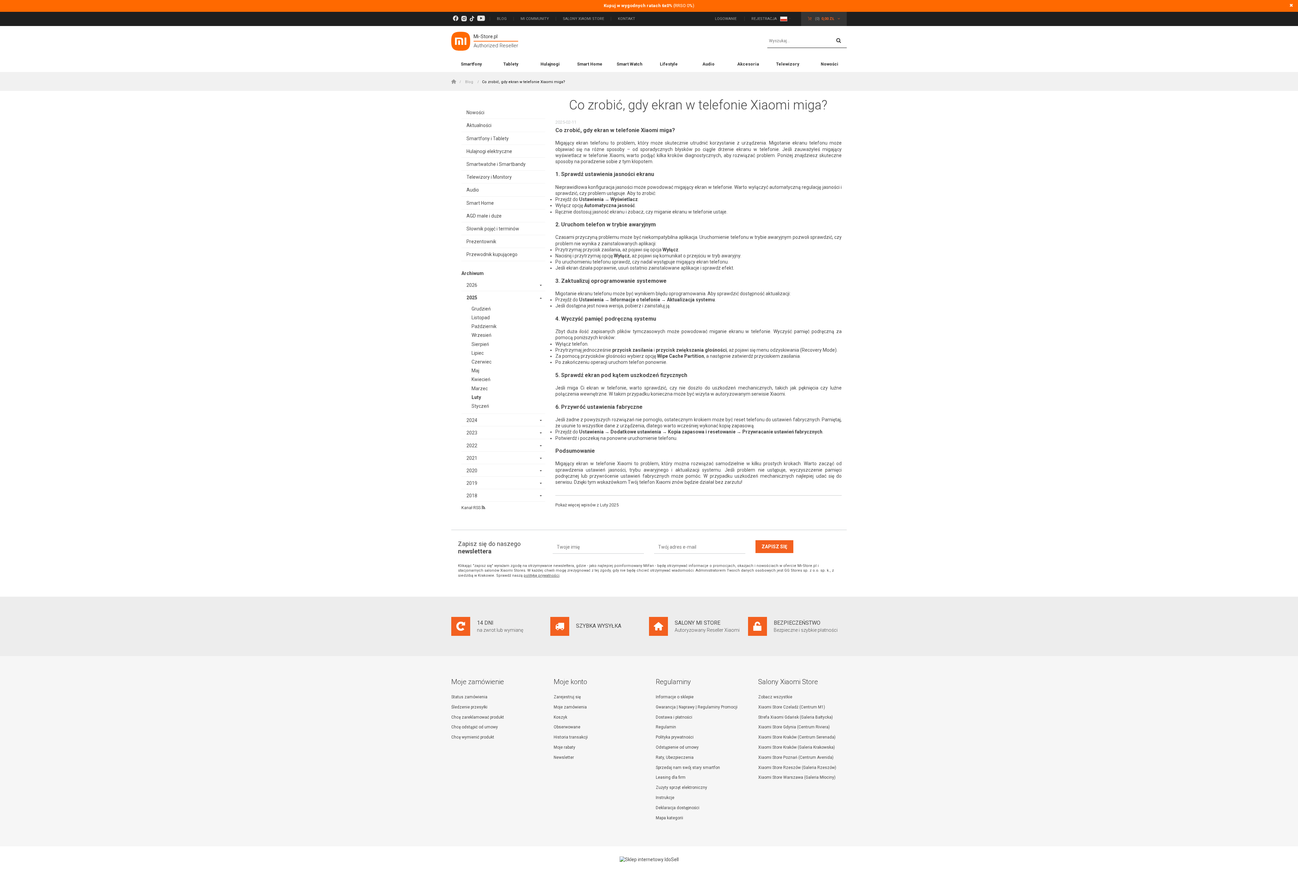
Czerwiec (481, 362)
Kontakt (626, 19)
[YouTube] (481, 19)
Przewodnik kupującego (492, 254)
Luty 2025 (609, 504)
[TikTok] (472, 19)
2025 (471, 297)
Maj (475, 370)
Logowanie (726, 19)
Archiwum (472, 273)
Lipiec (478, 353)
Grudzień (481, 308)
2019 (471, 483)
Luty (476, 397)
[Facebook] (455, 19)
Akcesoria (748, 64)
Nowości (829, 64)
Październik (484, 326)
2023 (471, 432)
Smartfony (471, 64)
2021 (471, 458)
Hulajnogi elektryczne (489, 151)
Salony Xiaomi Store (583, 19)
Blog (502, 19)
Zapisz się (774, 546)
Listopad (481, 317)
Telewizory (787, 64)
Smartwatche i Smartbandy (496, 164)
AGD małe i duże (484, 216)
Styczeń (480, 406)
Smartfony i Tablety (487, 138)
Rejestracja (764, 19)
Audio (708, 64)
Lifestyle (669, 64)
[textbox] (807, 41)
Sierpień (480, 344)
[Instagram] (464, 19)
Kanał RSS (471, 507)
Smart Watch (629, 64)
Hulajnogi (550, 64)
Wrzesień (481, 335)
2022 (471, 445)
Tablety (510, 64)
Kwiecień (481, 379)
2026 (471, 285)
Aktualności (478, 125)
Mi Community (535, 19)
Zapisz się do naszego (489, 547)
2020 (471, 470)
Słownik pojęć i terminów (492, 228)
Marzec (480, 388)
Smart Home (589, 64)
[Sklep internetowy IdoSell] (649, 859)
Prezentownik (481, 241)
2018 (471, 495)
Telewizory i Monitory (489, 177)
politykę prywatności (541, 575)
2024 (471, 420)
